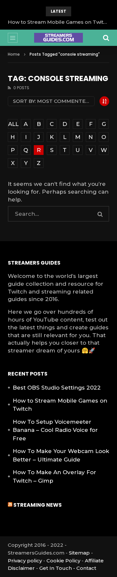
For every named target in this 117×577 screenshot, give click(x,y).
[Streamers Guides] (58, 38)
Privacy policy (25, 560)
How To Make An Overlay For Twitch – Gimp (54, 476)
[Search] (106, 38)
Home (14, 54)
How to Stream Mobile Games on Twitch (58, 22)
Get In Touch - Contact (67, 568)
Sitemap (79, 553)
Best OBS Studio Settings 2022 (57, 387)
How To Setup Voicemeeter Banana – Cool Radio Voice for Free (55, 430)
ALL (13, 124)
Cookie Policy (63, 560)
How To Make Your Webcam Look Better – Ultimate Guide (61, 455)
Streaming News (37, 505)
